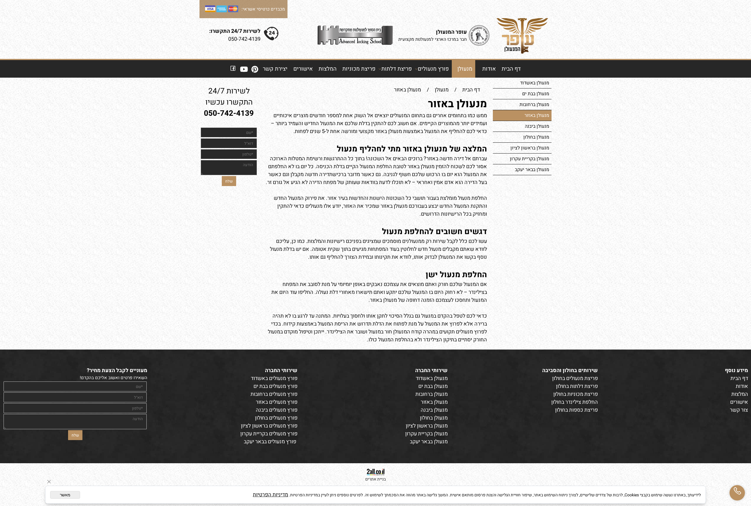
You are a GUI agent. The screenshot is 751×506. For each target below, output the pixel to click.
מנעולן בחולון (536, 137)
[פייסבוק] (232, 69)
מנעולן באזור (537, 115)
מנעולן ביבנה (537, 126)
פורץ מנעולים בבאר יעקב (270, 442)
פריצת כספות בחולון (576, 410)
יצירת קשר (275, 69)
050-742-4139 (244, 39)
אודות (489, 69)
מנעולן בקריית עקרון (529, 158)
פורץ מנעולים (433, 69)
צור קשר (739, 410)
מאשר (65, 495)
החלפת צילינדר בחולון (574, 402)
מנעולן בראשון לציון (529, 147)
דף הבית (511, 69)
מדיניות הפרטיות (270, 495)
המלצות (327, 69)
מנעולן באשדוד (534, 82)
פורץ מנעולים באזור (276, 402)
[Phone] (737, 493)
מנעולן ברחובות (534, 104)
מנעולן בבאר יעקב (532, 169)
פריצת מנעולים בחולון (575, 378)
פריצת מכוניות (359, 69)
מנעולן (464, 69)
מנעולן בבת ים (535, 93)
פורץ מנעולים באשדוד (274, 378)
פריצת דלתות (396, 69)
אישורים (303, 69)
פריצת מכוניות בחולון (575, 394)
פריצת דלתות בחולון (577, 386)
